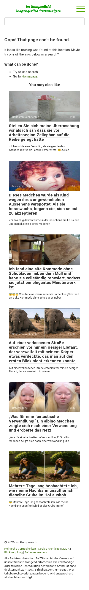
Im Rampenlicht (38, 6)
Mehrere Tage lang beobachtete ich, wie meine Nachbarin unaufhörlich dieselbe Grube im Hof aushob (43, 490)
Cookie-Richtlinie (48, 548)
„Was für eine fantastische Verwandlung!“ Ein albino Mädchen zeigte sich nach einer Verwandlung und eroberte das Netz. (43, 423)
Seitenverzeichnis (36, 552)
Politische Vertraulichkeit (20, 548)
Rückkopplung (13, 552)
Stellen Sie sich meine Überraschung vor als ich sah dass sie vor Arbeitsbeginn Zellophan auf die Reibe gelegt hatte (44, 132)
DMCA (65, 548)
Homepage (29, 76)
